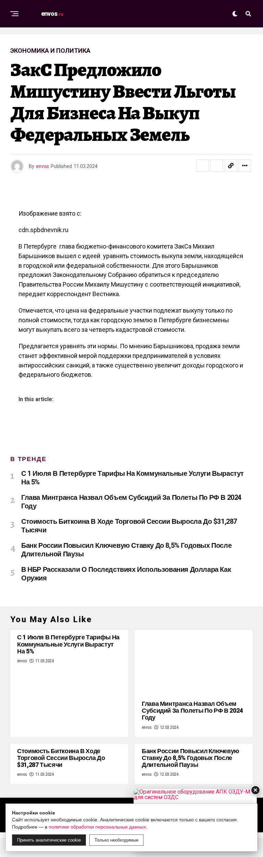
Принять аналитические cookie (49, 840)
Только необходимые (116, 840)
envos (42, 166)
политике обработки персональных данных (97, 827)
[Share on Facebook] (203, 165)
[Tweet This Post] (217, 165)
